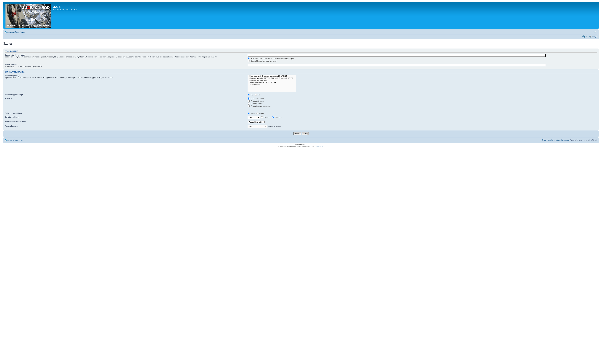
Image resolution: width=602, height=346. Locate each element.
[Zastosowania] (272, 84)
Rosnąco (267, 117)
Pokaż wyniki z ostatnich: (15, 121)
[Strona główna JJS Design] (28, 15)
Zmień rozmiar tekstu (595, 31)
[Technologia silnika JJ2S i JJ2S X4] (272, 82)
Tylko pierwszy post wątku (260, 106)
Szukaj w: (9, 98)
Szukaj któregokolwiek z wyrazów (263, 61)
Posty (252, 113)
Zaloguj (594, 37)
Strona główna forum (16, 32)
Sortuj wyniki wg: (12, 117)
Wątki (261, 113)
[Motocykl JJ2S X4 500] (272, 80)
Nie (258, 95)
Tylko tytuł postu (256, 104)
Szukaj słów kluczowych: (15, 55)
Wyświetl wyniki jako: (13, 113)
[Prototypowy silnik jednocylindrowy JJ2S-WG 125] (272, 76)
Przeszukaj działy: (12, 76)
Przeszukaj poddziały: (14, 95)
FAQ (586, 37)
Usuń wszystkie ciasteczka (558, 140)
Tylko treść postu (257, 101)
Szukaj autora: (11, 64)
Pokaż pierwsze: (11, 126)
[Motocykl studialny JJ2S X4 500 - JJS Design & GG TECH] (272, 78)
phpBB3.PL (320, 146)
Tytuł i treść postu (257, 99)
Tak (251, 95)
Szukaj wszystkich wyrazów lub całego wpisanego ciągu (272, 58)
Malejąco (278, 117)
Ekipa (544, 140)
